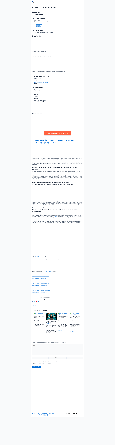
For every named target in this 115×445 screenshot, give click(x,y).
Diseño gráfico (45, 82)
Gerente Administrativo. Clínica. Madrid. (63, 317)
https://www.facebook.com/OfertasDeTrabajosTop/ (41, 280)
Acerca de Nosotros (37, 413)
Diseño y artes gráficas (38, 82)
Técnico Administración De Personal (51, 322)
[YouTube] (76, 413)
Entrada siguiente (79, 305)
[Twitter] (34, 301)
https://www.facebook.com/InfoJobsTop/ (39, 278)
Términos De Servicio (51, 413)
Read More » (36, 327)
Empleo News (36, 318)
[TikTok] (71, 413)
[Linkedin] (38, 301)
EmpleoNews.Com (45, 415)
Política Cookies (44, 413)
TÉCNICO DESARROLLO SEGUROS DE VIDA (75, 317)
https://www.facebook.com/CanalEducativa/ (39, 292)
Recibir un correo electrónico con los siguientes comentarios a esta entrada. (46, 361)
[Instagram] (68, 413)
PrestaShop (38, 25)
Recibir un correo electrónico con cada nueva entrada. (42, 363)
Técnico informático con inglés (39, 317)
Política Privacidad (41, 414)
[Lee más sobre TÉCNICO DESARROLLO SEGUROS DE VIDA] (75, 314)
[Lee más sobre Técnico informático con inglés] (39, 314)
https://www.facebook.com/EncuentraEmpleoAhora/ (41, 273)
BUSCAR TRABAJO (38, 256)
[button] (73, 2)
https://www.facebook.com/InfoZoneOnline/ (39, 287)
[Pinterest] (36, 301)
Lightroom (37, 27)
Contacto (47, 414)
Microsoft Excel (38, 26)
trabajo (56, 216)
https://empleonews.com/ (73, 259)
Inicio (32, 413)
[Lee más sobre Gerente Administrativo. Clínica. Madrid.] (63, 314)
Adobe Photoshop (39, 24)
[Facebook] (32, 301)
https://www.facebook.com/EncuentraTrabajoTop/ (40, 276)
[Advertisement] (57, 44)
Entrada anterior (35, 305)
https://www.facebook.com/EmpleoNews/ (39, 285)
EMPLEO (61, 259)
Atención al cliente (36, 73)
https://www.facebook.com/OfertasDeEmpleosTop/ (41, 283)
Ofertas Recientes (41, 318)
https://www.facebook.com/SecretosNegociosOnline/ (41, 290)
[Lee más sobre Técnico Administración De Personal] (51, 316)
